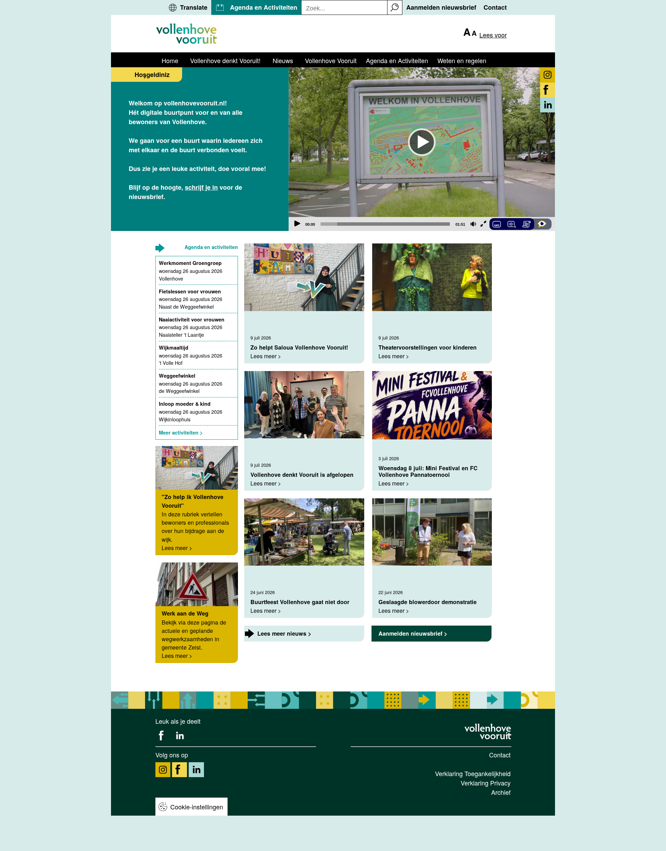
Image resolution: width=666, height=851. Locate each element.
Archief (501, 792)
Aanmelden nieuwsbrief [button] (441, 7)
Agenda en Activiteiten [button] (263, 7)
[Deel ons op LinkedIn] (179, 735)
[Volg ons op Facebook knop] (547, 90)
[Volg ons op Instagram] (162, 769)
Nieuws (283, 60)
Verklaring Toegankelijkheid (473, 773)
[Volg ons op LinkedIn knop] (547, 104)
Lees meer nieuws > (284, 633)
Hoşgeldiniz (152, 74)
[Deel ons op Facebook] (162, 735)
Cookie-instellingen (196, 806)
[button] (394, 7)
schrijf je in (201, 187)
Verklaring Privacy (486, 782)
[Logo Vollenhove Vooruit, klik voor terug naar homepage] (489, 731)
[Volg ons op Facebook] (179, 769)
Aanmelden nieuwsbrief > (412, 633)
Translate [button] (193, 7)
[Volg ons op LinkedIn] (196, 769)
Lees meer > (177, 548)
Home (170, 60)
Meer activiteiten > (181, 432)
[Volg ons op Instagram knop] (547, 74)
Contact (500, 754)
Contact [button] (495, 7)
